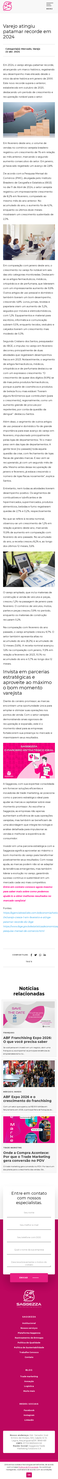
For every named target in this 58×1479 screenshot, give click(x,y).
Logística (29, 1386)
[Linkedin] (45, 955)
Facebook (29, 1410)
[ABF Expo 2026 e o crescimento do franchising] (29, 1086)
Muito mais (29, 1391)
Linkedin (29, 1420)
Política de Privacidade (28, 1467)
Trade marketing (29, 1376)
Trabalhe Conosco (29, 1352)
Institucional (29, 1323)
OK (29, 1475)
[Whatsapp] (40, 955)
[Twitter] (35, 955)
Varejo (36, 48)
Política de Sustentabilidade (29, 1347)
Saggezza (8, 6)
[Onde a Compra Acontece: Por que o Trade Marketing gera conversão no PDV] (29, 1144)
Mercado (26, 48)
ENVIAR (23, 1277)
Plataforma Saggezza (29, 1333)
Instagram (29, 1415)
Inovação (29, 1381)
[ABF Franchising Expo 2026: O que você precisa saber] (29, 1028)
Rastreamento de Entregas (29, 1338)
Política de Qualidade (29, 1342)
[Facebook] (31, 955)
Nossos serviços (29, 1328)
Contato (29, 1357)
